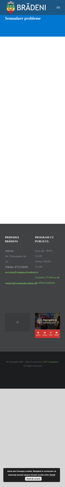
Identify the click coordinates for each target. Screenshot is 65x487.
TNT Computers (50, 362)
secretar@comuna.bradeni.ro (17, 272)
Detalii (52, 475)
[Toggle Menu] (58, 7)
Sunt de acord (33, 478)
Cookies (40, 277)
